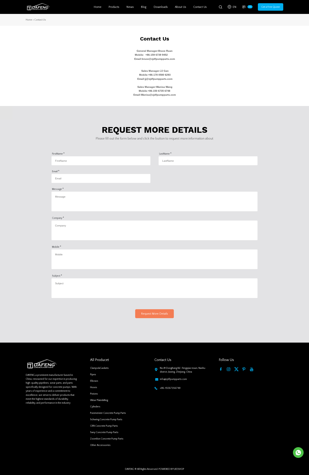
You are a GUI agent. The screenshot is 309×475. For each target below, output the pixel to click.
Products (114, 7)
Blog (143, 7)
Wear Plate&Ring (99, 400)
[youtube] (252, 369)
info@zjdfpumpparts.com (173, 379)
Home (97, 7)
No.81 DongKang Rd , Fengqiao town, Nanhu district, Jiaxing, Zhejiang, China (182, 370)
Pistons (94, 393)
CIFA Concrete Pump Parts (104, 426)
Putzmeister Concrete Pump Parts (108, 413)
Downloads (161, 7)
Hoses (93, 387)
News (130, 7)
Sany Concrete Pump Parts (104, 432)
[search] (220, 8)
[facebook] (221, 369)
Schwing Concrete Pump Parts (106, 419)
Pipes (93, 374)
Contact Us (200, 7)
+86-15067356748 (170, 388)
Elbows (94, 381)
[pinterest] (244, 369)
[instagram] (229, 369)
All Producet (99, 360)
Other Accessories (100, 445)
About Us (180, 7)
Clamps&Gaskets (99, 368)
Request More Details (154, 313)
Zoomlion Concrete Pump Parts (106, 438)
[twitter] (237, 369)
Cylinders (95, 406)
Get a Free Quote (270, 7)
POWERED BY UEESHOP (171, 469)
